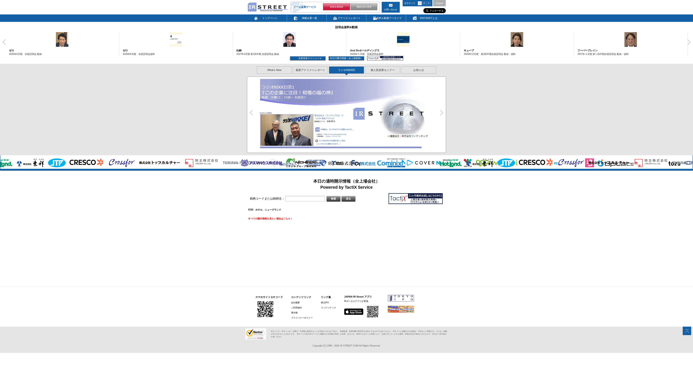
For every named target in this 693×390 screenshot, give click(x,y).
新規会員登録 (336, 7)
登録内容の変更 (364, 7)
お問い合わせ (390, 9)
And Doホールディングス (251, 50)
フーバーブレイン (474, 50)
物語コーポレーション (590, 50)
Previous (4, 42)
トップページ (269, 18)
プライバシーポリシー (302, 318)
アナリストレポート (349, 18)
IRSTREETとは (428, 18)
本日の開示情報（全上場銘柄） (346, 58)
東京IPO (325, 302)
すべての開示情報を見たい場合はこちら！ (270, 218)
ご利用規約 (296, 307)
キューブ (355, 50)
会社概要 (295, 302)
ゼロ (11, 50)
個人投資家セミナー (383, 70)
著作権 (294, 312)
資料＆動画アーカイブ (389, 18)
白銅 (125, 50)
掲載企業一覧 (309, 18)
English (439, 3)
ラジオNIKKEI (346, 70)
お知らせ (418, 70)
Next (688, 42)
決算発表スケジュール (310, 58)
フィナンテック (328, 307)
